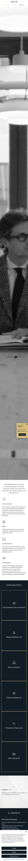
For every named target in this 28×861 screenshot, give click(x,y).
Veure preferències (14, 856)
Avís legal (22, 859)
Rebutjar (14, 852)
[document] (14, 430)
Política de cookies (7, 859)
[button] (26, 831)
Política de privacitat (16, 859)
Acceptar (14, 848)
